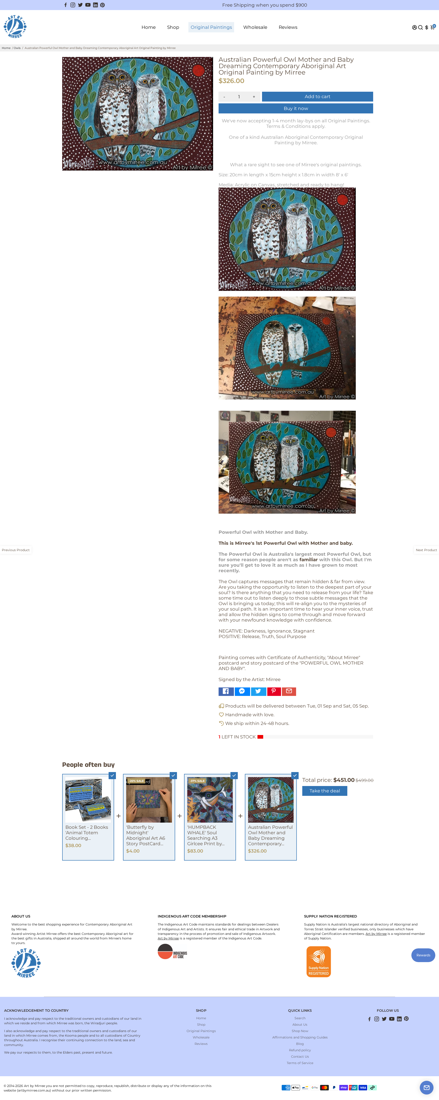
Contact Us (300, 1056)
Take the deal (325, 791)
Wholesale (255, 27)
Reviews (288, 27)
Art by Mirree (168, 938)
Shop (173, 27)
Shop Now (300, 1031)
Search (299, 1018)
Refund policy (300, 1050)
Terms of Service (300, 1063)
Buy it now (296, 108)
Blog (300, 1044)
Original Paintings (211, 27)
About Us (299, 1024)
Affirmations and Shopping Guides (300, 1037)
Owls (17, 48)
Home (149, 27)
